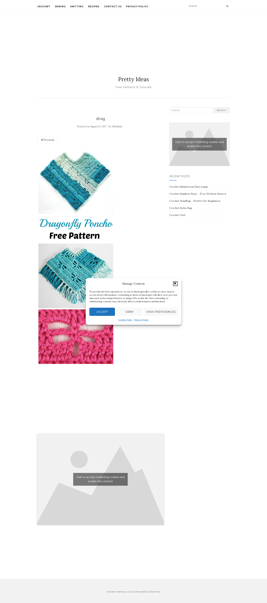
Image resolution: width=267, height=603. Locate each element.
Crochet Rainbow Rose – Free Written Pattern (197, 193)
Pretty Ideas (133, 79)
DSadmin (117, 126)
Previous (48, 139)
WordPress (154, 591)
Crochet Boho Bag (180, 208)
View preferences (161, 311)
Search (221, 110)
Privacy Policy (141, 319)
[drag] (75, 255)
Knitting (77, 6)
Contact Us (113, 6)
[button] (175, 284)
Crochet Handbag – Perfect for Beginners (194, 201)
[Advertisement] (133, 40)
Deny (130, 311)
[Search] (227, 6)
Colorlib (131, 591)
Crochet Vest (177, 215)
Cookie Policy (125, 319)
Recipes (93, 6)
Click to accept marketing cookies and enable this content (100, 479)
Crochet (43, 6)
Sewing (60, 6)
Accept (102, 311)
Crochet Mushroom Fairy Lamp (188, 186)
